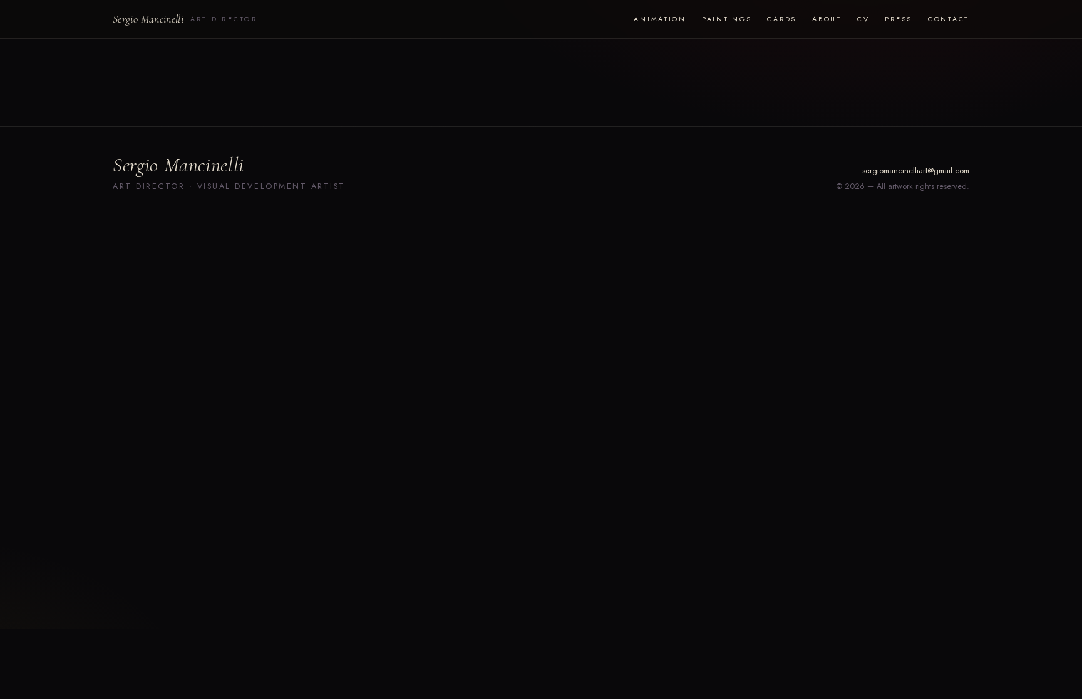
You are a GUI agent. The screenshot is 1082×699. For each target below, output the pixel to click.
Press (898, 18)
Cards (781, 18)
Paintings (726, 18)
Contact (948, 18)
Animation (660, 18)
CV (863, 18)
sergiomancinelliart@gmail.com (915, 170)
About (827, 18)
